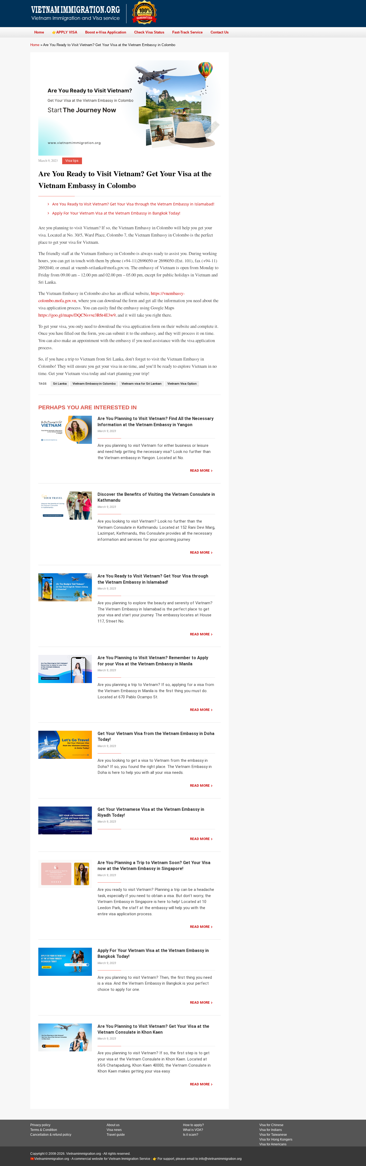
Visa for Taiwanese (273, 1135)
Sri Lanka (60, 383)
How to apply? (193, 1125)
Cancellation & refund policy (50, 1135)
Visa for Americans (272, 1144)
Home (34, 45)
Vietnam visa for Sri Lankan (142, 383)
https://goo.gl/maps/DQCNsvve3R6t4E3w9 (76, 315)
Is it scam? (190, 1135)
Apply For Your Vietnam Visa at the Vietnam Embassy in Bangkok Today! (115, 213)
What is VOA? (193, 1130)
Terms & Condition (43, 1130)
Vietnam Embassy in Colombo (94, 383)
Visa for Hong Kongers (275, 1139)
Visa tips (72, 161)
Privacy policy (40, 1125)
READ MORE (200, 470)
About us (113, 1125)
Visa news (114, 1130)
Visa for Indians (270, 1130)
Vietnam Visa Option (182, 383)
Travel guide (116, 1135)
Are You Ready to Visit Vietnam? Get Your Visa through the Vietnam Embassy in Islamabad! (132, 204)
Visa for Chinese (271, 1125)
